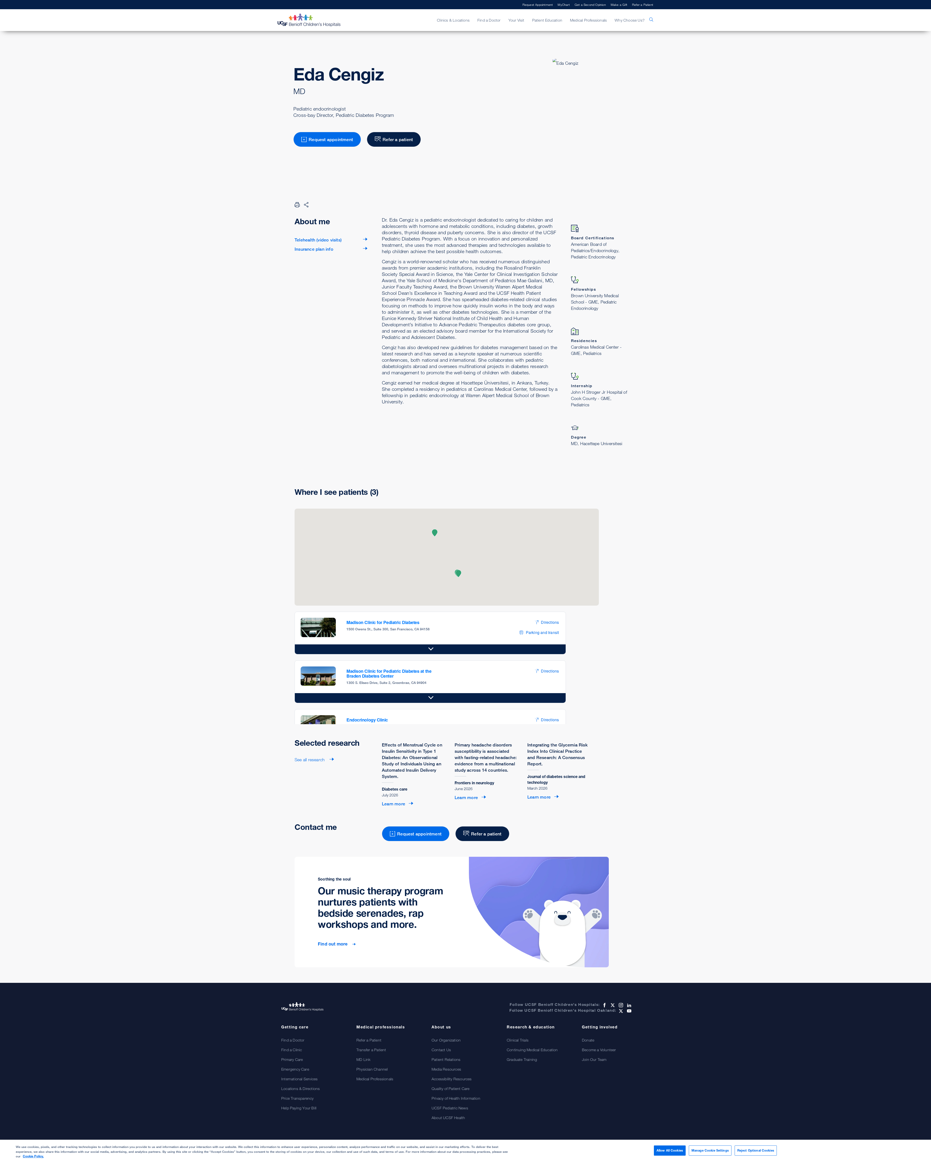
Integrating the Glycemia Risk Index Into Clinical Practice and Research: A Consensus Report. (557, 754)
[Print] (297, 204)
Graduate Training (522, 1059)
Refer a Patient (642, 5)
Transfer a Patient (371, 1050)
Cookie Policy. (33, 1156)
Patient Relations (446, 1059)
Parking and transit (542, 632)
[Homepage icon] (314, 20)
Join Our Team (594, 1059)
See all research (310, 759)
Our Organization (446, 1040)
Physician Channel (372, 1069)
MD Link (363, 1059)
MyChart (564, 5)
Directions (550, 622)
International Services (299, 1079)
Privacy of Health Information (456, 1098)
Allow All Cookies (670, 1150)
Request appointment (331, 139)
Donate (588, 1040)
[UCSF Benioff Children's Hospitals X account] (612, 1005)
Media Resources (446, 1069)
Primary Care (292, 1059)
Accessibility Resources (452, 1079)
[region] (465, 1151)
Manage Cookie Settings (710, 1150)
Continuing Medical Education (532, 1050)
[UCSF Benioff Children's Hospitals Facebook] (604, 1005)
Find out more (333, 943)
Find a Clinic (291, 1050)
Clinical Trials (518, 1040)
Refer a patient (398, 139)
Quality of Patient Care (451, 1088)
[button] (435, 533)
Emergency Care (295, 1069)
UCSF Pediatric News (450, 1108)
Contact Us (441, 1050)
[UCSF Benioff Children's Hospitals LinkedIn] (629, 1005)
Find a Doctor (293, 1040)
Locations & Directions (300, 1088)
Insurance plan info (314, 249)
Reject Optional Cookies (755, 1150)
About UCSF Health (448, 1117)
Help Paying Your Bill (298, 1108)
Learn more (393, 803)
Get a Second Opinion (590, 5)
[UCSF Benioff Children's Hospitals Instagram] (620, 1005)
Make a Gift (619, 5)
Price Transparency (297, 1098)
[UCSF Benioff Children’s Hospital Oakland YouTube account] (629, 1011)
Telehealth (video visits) (318, 239)
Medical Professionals (374, 1079)
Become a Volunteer (599, 1050)
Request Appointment (537, 5)
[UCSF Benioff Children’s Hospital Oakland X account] (620, 1011)
